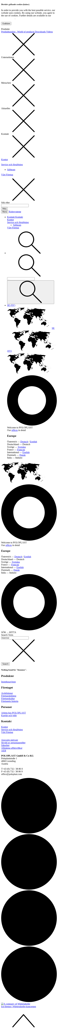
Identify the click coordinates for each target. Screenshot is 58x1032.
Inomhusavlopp (8, 681)
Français (21, 449)
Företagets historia (9, 701)
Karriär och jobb (9, 715)
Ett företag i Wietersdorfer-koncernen (18, 1006)
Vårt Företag (7, 174)
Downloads (40, 31)
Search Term (7, 635)
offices (14, 430)
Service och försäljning (12, 164)
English (33, 441)
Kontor (4, 159)
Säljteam (11, 169)
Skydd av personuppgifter (13, 742)
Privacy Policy (8, 18)
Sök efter (5, 202)
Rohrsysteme (15, 211)
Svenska (22, 447)
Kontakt (11, 217)
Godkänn (6, 23)
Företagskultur (8, 698)
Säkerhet (5, 745)
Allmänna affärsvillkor (11, 748)
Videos (49, 31)
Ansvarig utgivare (9, 740)
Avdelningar (7, 693)
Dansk (22, 455)
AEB (3, 750)
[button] (29, 253)
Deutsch (24, 441)
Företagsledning (8, 696)
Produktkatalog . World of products (18, 31)
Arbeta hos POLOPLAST (13, 713)
